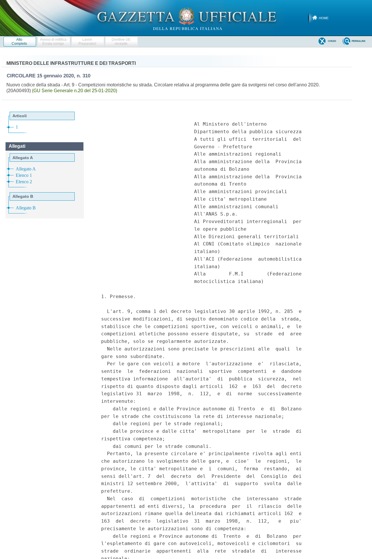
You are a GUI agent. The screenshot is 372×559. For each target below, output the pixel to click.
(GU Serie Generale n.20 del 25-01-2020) (74, 90)
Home (323, 18)
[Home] (186, 18)
